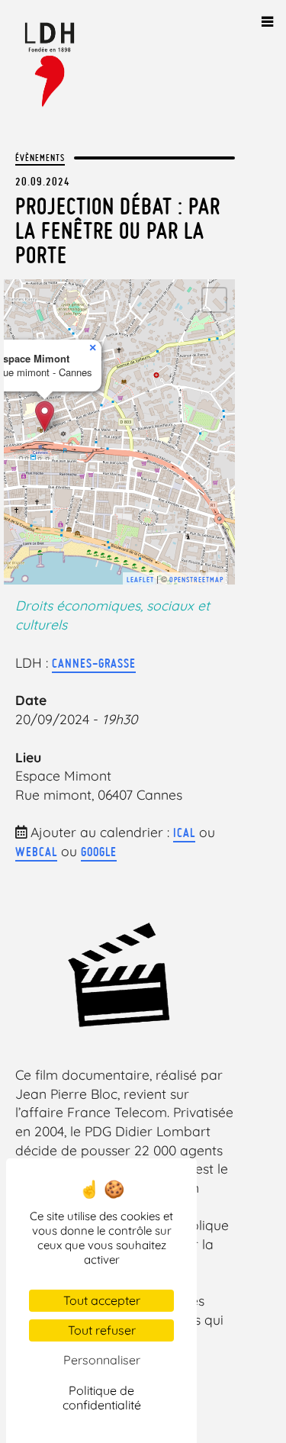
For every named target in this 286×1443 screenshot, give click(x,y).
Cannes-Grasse (94, 663)
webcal (36, 851)
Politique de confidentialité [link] (102, 1397)
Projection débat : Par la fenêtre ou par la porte (117, 230)
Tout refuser (102, 1330)
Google (99, 851)
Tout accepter (101, 1300)
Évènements (40, 157)
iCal (184, 832)
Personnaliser (101, 1359)
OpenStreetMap (196, 580)
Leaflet (140, 580)
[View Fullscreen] (214, 299)
